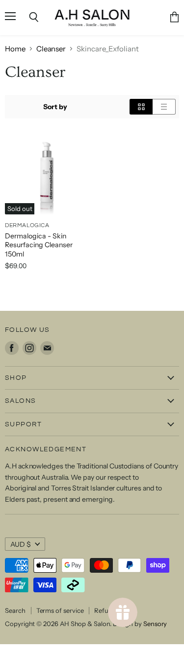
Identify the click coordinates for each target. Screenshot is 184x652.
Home (15, 49)
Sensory (155, 624)
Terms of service (60, 610)
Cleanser (51, 49)
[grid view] (141, 107)
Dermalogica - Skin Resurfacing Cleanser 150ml (39, 245)
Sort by (55, 107)
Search (15, 610)
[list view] (164, 107)
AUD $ (20, 544)
